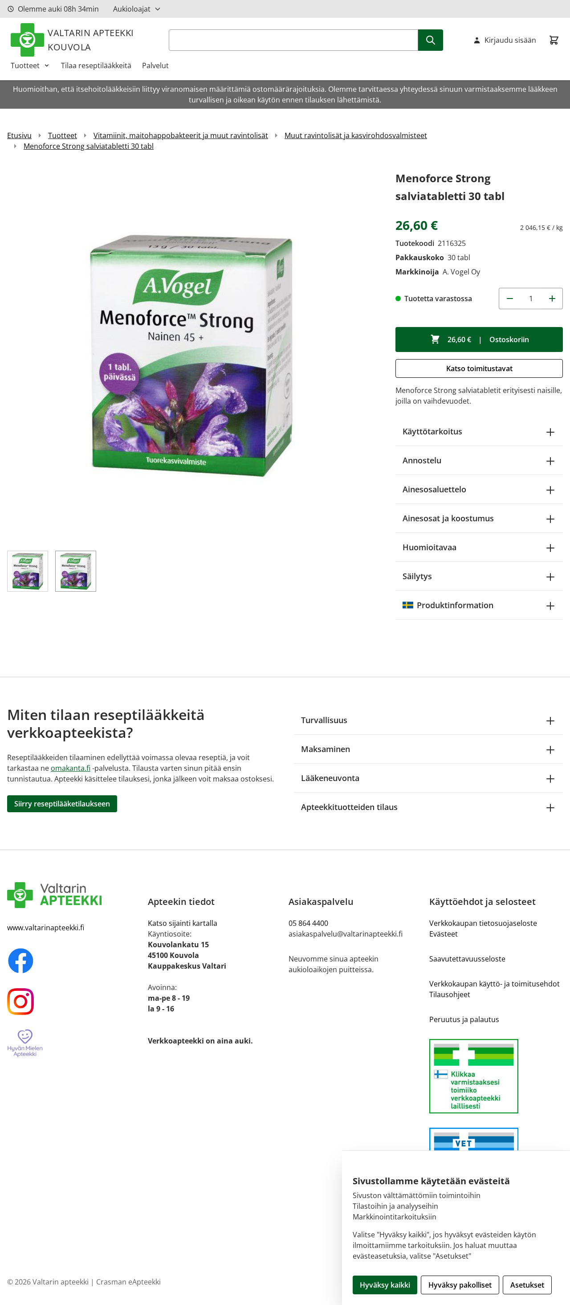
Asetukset (527, 1285)
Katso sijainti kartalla (182, 923)
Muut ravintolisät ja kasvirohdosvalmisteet (356, 135)
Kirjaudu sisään (510, 40)
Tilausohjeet (449, 994)
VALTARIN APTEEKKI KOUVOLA (91, 40)
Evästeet (443, 934)
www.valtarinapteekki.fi (45, 928)
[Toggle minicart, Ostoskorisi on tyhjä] (554, 40)
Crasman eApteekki (128, 1282)
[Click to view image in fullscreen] (192, 354)
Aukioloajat (132, 9)
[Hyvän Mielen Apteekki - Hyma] (74, 1043)
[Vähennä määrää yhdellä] (509, 298)
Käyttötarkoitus (432, 431)
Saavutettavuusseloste (467, 959)
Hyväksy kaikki (385, 1285)
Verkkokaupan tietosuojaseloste (483, 923)
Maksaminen (325, 749)
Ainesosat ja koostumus (448, 518)
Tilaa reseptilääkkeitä (96, 65)
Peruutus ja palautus (464, 1019)
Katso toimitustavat (479, 368)
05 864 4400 (308, 923)
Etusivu (19, 135)
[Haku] (430, 40)
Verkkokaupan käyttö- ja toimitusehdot (494, 984)
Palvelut (155, 65)
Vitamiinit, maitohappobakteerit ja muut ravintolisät (181, 135)
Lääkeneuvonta (330, 778)
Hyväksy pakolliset (460, 1285)
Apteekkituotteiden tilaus (349, 807)
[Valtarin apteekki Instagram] (74, 1001)
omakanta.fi (70, 768)
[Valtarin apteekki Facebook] (74, 960)
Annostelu (422, 460)
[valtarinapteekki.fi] (74, 895)
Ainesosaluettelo (434, 489)
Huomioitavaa (429, 547)
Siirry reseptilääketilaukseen (62, 804)
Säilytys (417, 576)
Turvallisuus (324, 720)
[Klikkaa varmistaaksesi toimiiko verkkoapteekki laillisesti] (496, 1076)
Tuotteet (25, 65)
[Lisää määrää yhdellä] (552, 298)
